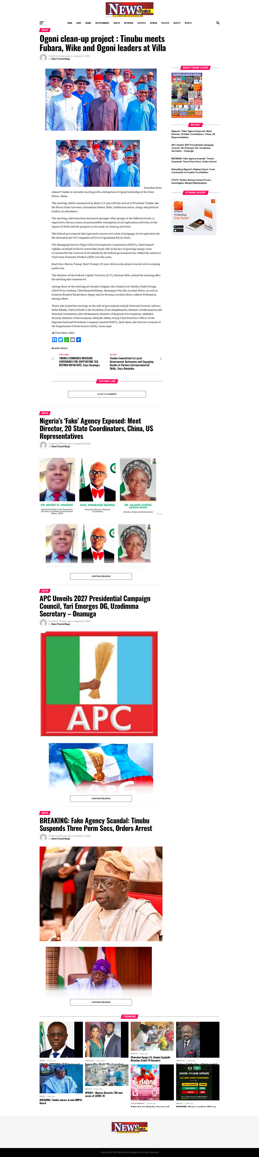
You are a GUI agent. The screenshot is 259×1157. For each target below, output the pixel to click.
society (176, 22)
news (78, 22)
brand (88, 22)
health (117, 22)
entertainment (102, 22)
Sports (188, 22)
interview (128, 22)
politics (165, 22)
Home (69, 22)
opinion (153, 22)
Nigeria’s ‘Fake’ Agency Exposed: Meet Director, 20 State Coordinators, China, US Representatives (193, 134)
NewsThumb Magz (61, 59)
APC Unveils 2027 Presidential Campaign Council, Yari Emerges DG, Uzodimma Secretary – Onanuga (192, 148)
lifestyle (141, 22)
